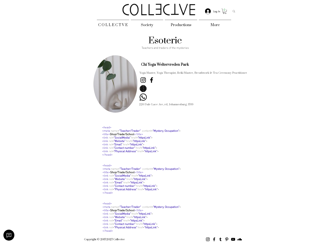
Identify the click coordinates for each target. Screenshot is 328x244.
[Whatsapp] (143, 97)
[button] (165, 64)
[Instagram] (143, 80)
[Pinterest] (226, 239)
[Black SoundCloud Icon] (239, 239)
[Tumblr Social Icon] (220, 239)
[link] (225, 11)
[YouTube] (233, 239)
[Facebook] (151, 80)
